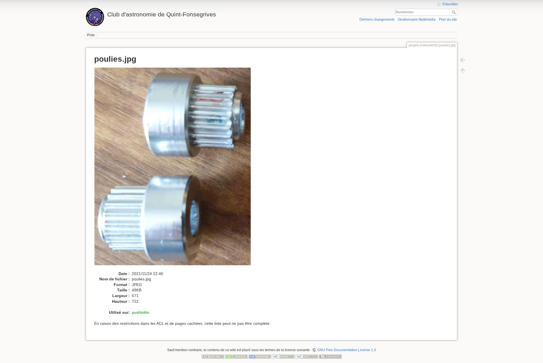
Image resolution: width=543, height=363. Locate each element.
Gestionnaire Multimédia (417, 20)
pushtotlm (140, 312)
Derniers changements (377, 20)
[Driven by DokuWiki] (330, 356)
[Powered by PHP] (260, 356)
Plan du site (448, 20)
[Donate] (236, 356)
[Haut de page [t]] (462, 70)
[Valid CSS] (307, 356)
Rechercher (454, 12)
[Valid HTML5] (283, 356)
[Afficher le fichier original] (175, 169)
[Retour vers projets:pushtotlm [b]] (462, 60)
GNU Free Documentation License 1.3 (346, 350)
